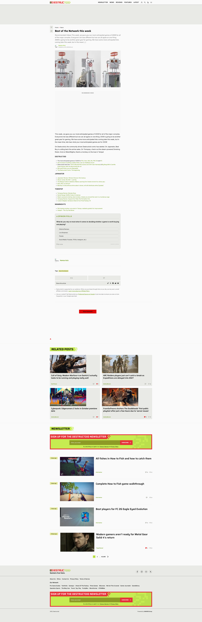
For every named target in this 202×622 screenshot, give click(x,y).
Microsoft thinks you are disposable (67, 168)
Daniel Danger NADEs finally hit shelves (68, 195)
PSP (94, 161)
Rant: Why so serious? (63, 183)
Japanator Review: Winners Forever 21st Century (71, 178)
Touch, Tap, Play (76, 588)
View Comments (88, 311)
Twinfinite (64, 585)
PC (101, 161)
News (112, 2)
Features (128, 2)
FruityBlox (85, 588)
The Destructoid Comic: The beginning (68, 170)
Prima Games (94, 585)
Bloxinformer (93, 588)
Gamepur (71, 585)
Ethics (59, 579)
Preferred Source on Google (86, 294)
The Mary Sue (65, 588)
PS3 (82, 161)
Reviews (119, 2)
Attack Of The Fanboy (82, 585)
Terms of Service (104, 446)
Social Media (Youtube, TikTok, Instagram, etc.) (72, 239)
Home (56, 27)
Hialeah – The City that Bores (65, 210)
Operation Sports (55, 588)
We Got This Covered (112, 585)
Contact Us (65, 579)
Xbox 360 (87, 161)
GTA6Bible (102, 588)
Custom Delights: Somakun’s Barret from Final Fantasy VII (74, 201)
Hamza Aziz (62, 45)
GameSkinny (136, 585)
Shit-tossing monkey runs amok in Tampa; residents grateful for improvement (79, 208)
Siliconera (102, 585)
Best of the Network (63, 271)
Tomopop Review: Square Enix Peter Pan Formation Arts (73, 199)
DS (97, 161)
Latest (136, 2)
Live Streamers (63, 232)
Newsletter (103, 2)
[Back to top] (50, 339)
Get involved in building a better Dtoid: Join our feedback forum (75, 162)
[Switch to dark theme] (148, 2)
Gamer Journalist (125, 585)
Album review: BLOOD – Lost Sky (67, 180)
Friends (61, 236)
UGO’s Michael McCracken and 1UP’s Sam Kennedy (85, 164)
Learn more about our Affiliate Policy (78, 291)
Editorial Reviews (64, 229)
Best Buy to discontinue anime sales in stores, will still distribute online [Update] (80, 185)
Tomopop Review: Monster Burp (66, 193)
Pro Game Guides (55, 585)
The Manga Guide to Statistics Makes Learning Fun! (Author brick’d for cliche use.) (81, 181)
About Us (53, 579)
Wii (91, 161)
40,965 (103, 556)
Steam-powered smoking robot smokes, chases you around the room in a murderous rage (83, 197)
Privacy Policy (114, 446)
